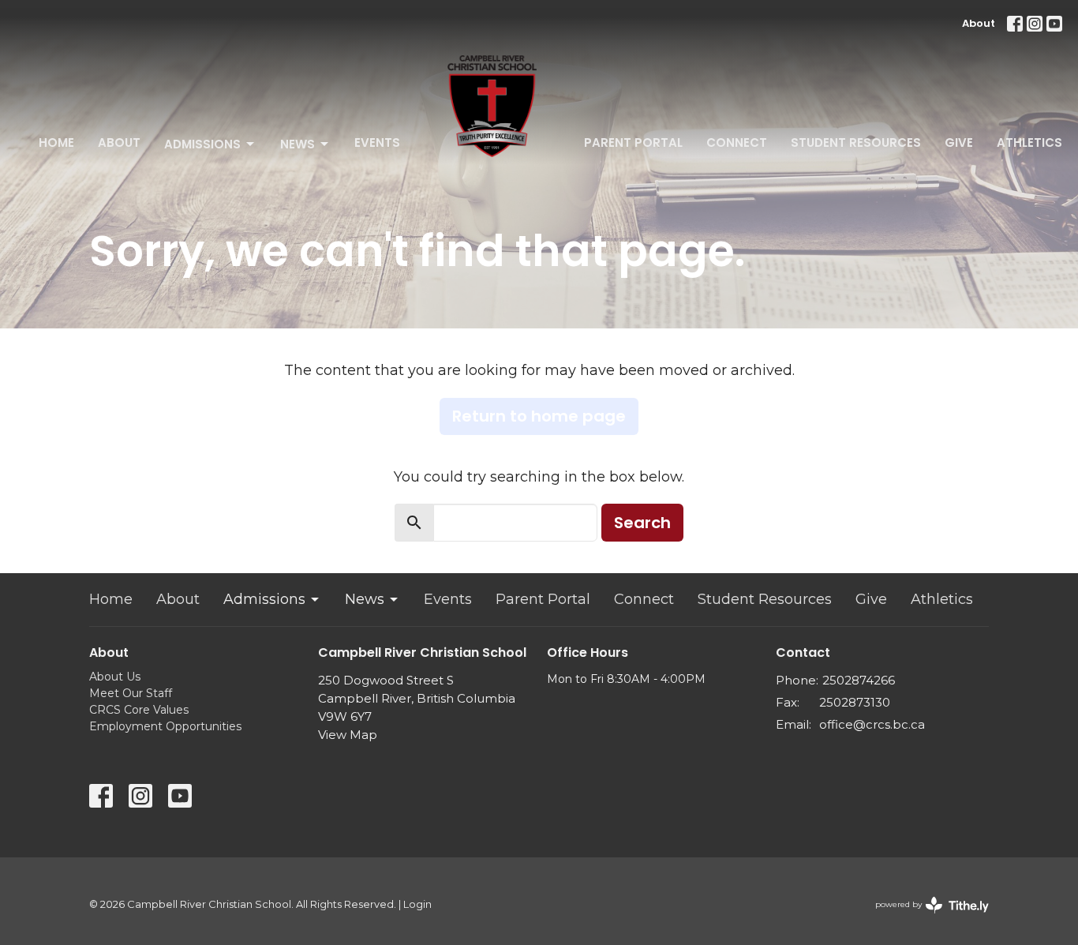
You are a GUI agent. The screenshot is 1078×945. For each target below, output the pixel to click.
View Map (347, 734)
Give (959, 142)
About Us (114, 676)
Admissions (202, 144)
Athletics (1029, 142)
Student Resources (856, 142)
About (978, 23)
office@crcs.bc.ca (872, 724)
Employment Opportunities (165, 726)
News (297, 144)
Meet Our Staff (130, 693)
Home (56, 142)
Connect (736, 142)
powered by (924, 917)
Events (377, 142)
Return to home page (539, 416)
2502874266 (858, 680)
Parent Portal (633, 142)
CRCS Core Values (139, 710)
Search (642, 523)
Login (417, 904)
